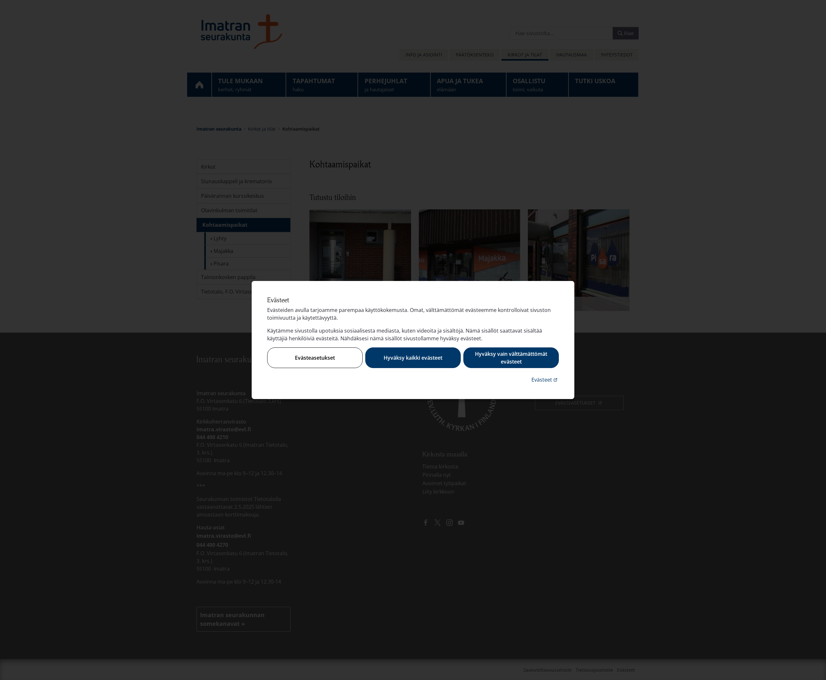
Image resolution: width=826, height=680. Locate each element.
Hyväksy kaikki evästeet (413, 357)
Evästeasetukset (315, 357)
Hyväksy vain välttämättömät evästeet (511, 357)
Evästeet (545, 379)
